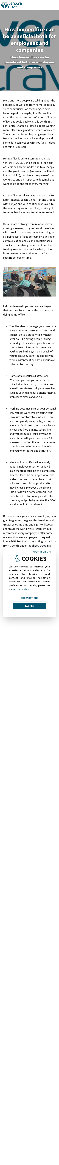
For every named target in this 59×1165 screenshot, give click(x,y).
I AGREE (29, 606)
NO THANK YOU (42, 552)
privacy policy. (21, 589)
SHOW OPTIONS (29, 598)
